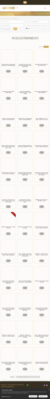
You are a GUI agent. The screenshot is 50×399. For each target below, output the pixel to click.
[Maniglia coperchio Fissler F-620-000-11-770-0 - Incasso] (41, 192)
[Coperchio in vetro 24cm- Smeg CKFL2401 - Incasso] (8, 219)
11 (31, 377)
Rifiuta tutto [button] (33, 396)
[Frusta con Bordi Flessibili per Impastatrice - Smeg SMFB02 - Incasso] (25, 273)
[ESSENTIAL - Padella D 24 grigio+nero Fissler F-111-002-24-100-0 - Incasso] (25, 327)
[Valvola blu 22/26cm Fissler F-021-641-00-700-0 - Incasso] (41, 57)
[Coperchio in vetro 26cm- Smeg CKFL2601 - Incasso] (25, 219)
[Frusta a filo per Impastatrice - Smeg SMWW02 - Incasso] (41, 84)
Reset (28, 28)
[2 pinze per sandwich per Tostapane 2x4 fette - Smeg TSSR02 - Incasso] (25, 84)
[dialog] (25, 393)
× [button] (48, 389)
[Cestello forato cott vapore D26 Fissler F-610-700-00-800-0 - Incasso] (25, 111)
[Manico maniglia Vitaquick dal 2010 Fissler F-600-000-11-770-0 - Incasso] (25, 138)
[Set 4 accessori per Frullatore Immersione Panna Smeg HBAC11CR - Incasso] (41, 300)
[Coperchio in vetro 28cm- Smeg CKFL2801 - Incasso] (41, 273)
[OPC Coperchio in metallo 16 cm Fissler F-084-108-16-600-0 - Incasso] (41, 138)
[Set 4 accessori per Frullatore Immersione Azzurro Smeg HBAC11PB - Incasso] (8, 300)
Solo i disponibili (6, 29)
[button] (6, 397)
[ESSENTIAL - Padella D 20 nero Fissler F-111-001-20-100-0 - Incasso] (41, 246)
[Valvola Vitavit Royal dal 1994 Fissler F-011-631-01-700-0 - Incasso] (41, 354)
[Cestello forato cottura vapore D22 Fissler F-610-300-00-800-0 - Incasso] (8, 57)
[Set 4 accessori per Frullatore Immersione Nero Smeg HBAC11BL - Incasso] (25, 300)
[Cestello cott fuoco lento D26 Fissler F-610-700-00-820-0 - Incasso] (8, 111)
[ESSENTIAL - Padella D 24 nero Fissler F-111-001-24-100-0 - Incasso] (8, 327)
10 (29, 377)
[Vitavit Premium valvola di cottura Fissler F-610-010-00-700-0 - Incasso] (25, 192)
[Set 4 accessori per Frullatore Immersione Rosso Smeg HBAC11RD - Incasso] (8, 273)
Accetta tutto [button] (43, 396)
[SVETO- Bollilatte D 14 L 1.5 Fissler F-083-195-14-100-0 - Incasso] (41, 111)
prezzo (47, 46)
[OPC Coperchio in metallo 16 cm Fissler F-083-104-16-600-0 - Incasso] (8, 165)
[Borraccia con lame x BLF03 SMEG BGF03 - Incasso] (8, 84)
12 (34, 377)
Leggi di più (26, 393)
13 (36, 377)
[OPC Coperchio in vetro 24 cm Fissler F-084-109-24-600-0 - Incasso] (41, 219)
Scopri (8, 71)
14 (39, 377)
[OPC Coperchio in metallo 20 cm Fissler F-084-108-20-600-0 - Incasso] (8, 246)
